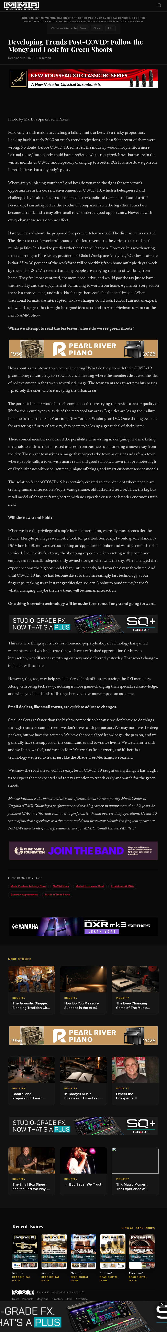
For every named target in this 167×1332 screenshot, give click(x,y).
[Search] (159, 5)
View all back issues (138, 1228)
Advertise (82, 1299)
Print (110, 28)
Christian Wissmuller (64, 28)
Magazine (42, 1299)
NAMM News (61, 886)
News (15, 1299)
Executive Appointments (24, 895)
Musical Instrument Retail (90, 886)
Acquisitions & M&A (122, 886)
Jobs (69, 1299)
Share (96, 28)
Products (27, 1299)
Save (83, 28)
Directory (57, 1299)
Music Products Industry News (28, 886)
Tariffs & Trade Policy (57, 895)
